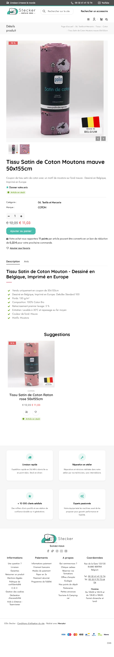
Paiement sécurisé (41, 578)
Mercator (62, 623)
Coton (105, 26)
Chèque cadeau (68, 567)
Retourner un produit (14, 574)
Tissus (98, 26)
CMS (109, 643)
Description (13, 261)
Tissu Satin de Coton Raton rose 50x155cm (31, 397)
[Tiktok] (52, 551)
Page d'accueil (67, 26)
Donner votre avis (18, 187)
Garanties (15, 570)
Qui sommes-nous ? (68, 563)
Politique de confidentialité (14, 583)
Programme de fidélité (41, 581)
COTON (31, 391)
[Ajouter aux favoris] (35, 412)
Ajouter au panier (21, 231)
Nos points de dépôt (68, 584)
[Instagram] (57, 551)
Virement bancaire (41, 567)
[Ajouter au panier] (26, 412)
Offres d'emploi (68, 577)
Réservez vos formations (68, 572)
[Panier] (101, 19)
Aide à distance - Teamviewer (14, 603)
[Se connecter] (95, 19)
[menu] (88, 19)
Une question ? (15, 563)
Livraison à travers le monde (22, 2)
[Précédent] (98, 138)
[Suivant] (103, 138)
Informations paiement (41, 563)
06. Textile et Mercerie (84, 26)
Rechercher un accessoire (94, 11)
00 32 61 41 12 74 (83, 2)
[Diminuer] (8, 216)
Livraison (15, 567)
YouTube (105, 2)
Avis (26, 261)
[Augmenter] (21, 216)
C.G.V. (15, 588)
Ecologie (68, 580)
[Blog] (65, 551)
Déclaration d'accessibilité (15, 597)
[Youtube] (61, 551)
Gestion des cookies (15, 591)
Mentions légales (14, 578)
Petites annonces (68, 591)
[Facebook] (48, 551)
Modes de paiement (41, 570)
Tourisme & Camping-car (68, 597)
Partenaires (68, 588)
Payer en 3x (41, 574)
